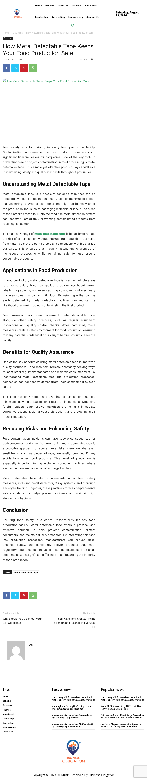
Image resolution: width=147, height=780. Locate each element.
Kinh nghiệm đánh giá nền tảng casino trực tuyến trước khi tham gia (72, 707)
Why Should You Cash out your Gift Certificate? (22, 620)
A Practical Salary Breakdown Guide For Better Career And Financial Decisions (122, 716)
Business (18, 32)
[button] (72, 25)
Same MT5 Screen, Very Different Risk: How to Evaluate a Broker (121, 707)
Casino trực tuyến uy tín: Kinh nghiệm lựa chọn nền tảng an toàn (72, 716)
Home (6, 32)
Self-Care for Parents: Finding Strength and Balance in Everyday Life (74, 622)
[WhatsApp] (33, 68)
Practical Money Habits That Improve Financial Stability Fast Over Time (121, 725)
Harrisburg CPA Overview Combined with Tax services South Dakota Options (73, 698)
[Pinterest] (24, 68)
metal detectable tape (26, 572)
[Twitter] (15, 68)
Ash (31, 644)
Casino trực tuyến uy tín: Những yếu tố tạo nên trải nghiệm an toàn (72, 725)
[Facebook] (6, 68)
